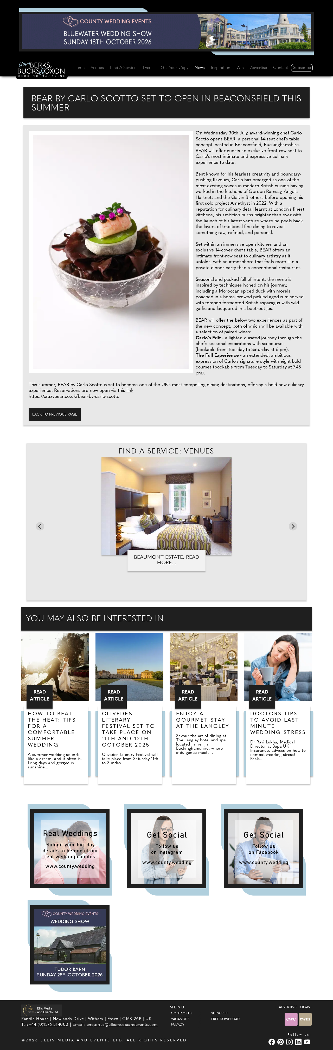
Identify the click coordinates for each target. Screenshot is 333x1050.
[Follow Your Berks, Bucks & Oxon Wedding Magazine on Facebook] (263, 848)
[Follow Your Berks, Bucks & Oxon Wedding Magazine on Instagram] (166, 848)
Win (240, 68)
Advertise (258, 68)
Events (149, 68)
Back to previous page (54, 415)
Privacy (177, 1025)
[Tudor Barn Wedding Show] (70, 944)
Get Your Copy (174, 68)
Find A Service (123, 68)
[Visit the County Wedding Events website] (292, 1019)
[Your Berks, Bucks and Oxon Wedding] (42, 70)
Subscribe (302, 68)
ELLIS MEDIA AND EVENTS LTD (81, 1040)
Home (79, 68)
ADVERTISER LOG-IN (294, 1007)
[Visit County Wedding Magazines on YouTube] (308, 1042)
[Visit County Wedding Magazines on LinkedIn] (299, 1042)
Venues (97, 68)
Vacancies (180, 1019)
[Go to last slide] (40, 526)
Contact (280, 68)
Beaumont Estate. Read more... (166, 560)
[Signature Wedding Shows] (166, 31)
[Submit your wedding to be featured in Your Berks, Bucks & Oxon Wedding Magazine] (70, 848)
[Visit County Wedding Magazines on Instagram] (290, 1042)
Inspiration (220, 68)
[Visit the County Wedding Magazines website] (305, 1019)
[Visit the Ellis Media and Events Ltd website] (41, 1010)
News (200, 68)
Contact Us (181, 1013)
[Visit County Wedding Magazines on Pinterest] (281, 1042)
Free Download (225, 1019)
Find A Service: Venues (166, 451)
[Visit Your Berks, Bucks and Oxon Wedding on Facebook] (272, 1042)
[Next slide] (293, 526)
